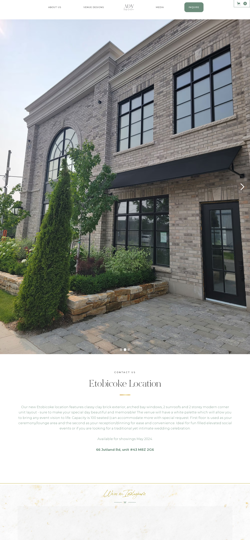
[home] (129, 7)
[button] (54, 7)
